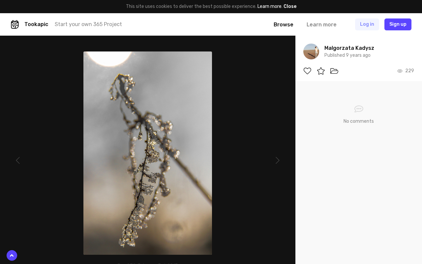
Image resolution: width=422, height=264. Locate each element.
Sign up (398, 24)
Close (290, 6)
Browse (283, 24)
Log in (367, 24)
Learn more (269, 6)
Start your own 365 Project (88, 24)
